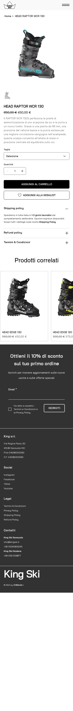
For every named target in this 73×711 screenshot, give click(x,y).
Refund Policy (11, 519)
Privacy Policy (11, 510)
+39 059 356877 (12, 555)
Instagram (9, 474)
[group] (36, 306)
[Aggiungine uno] (22, 171)
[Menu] (65, 5)
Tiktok (7, 483)
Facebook (9, 479)
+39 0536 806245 (13, 546)
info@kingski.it (11, 542)
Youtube (8, 488)
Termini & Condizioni (15, 506)
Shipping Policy (12, 515)
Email (12, 389)
